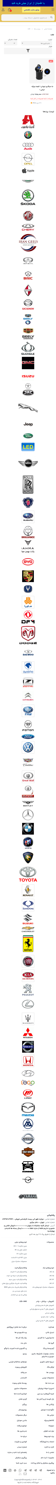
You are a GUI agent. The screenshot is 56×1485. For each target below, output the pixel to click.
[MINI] (28, 463)
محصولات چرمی (48, 1377)
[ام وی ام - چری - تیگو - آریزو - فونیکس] (28, 227)
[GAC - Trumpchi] (28, 304)
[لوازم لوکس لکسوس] (28, 1004)
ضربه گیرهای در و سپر (45, 1393)
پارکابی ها (50, 1404)
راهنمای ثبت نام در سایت (17, 1452)
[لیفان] (28, 1094)
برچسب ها (50, 1372)
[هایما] (28, 1180)
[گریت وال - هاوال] (28, 791)
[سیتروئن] (28, 697)
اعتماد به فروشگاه (47, 1441)
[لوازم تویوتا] (28, 874)
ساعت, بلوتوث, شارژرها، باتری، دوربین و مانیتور (42, 1355)
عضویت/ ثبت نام (47, 1457)
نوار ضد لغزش (48, 1431)
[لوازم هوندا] (28, 1061)
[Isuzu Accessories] (28, 376)
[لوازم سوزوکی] (28, 918)
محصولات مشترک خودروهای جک (43, 1287)
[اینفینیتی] (28, 261)
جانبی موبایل (22, 1420)
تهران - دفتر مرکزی (37, 1222)
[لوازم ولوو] (28, 1047)
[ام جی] (28, 216)
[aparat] (15, 1471)
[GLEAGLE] (28, 348)
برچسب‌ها (37, 29)
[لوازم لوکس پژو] (28, 990)
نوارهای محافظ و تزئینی (18, 1362)
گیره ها (51, 1343)
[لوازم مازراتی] (28, 1019)
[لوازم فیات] (28, 961)
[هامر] (28, 1166)
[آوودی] (28, 146)
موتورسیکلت (22, 1425)
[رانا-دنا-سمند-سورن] (28, 667)
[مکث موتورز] (28, 1124)
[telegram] (40, 1471)
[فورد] (28, 736)
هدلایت (51, 1327)
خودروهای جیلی (21, 1242)
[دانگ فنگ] (28, 616)
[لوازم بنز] (28, 815)
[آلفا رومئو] (28, 135)
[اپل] (28, 170)
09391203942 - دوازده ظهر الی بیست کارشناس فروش (23, 1219)
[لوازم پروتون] (28, 857)
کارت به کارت (49, 1447)
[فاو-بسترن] (28, 711)
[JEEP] (28, 424)
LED (29, 29)
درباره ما (24, 1436)
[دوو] (28, 653)
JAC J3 (51, 1283)
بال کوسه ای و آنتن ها (45, 1399)
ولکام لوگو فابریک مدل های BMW (15, 1287)
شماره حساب (22, 1447)
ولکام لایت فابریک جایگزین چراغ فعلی (14, 1283)
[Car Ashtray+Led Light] (42, 70)
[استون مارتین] (28, 181)
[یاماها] (28, 1196)
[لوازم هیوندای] (28, 1073)
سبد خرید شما (21, 1463)
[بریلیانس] (28, 531)
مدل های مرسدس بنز (20, 1291)
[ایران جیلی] (28, 243)
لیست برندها (48, 111)
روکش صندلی (49, 1313)
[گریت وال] (28, 777)
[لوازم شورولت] (28, 929)
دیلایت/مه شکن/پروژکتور (17, 1327)
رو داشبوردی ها (21, 1332)
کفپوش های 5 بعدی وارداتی (44, 1305)
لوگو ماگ (50, 1367)
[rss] (20, 1474)
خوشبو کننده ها (20, 1393)
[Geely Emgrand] (28, 333)
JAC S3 (51, 1279)
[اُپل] (28, 159)
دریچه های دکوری (47, 1362)
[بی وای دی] (28, 561)
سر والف (24, 1372)
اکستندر (23, 1377)
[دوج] (28, 635)
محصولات (50, 1242)
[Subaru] (28, 517)
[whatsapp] (20, 1471)
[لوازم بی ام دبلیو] (28, 829)
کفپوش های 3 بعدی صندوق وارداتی (42, 1309)
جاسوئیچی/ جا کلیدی (46, 1337)
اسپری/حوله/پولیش (46, 1388)
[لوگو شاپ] (28, 1083)
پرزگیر (24, 1404)
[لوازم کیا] (28, 975)
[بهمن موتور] (28, 546)
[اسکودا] (28, 198)
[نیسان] (28, 1138)
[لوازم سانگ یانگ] (28, 905)
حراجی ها (50, 1415)
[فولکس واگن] (28, 747)
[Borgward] (28, 290)
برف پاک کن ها (21, 1337)
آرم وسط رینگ (48, 1348)
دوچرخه (51, 1425)
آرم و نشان (23, 1399)
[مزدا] (28, 1109)
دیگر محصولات (21, 1415)
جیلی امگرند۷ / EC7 (20, 1246)
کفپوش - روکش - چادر (45, 1301)
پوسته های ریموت (19, 1383)
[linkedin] (5, 1471)
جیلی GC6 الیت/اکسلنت (19, 1257)
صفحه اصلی (48, 29)
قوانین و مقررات (20, 1441)
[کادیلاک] (28, 762)
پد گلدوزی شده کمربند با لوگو (15, 1348)
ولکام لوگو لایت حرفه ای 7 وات (17, 1276)
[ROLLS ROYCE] (28, 484)
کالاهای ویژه (49, 1420)
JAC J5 (51, 1272)
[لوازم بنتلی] (28, 803)
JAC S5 (51, 1276)
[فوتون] (28, 725)
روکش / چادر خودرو (47, 1317)
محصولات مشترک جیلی (19, 1261)
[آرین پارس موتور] (28, 121)
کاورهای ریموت (21, 1367)
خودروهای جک (48, 1268)
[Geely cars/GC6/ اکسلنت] (28, 319)
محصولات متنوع (20, 1388)
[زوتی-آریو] (28, 682)
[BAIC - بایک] (28, 275)
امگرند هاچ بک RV (21, 1250)
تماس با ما (50, 1452)
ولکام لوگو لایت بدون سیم (18, 1279)
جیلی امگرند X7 (22, 1254)
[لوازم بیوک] (28, 843)
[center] (51, 17)
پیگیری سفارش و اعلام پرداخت (42, 1463)
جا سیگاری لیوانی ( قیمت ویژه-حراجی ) (42, 88)
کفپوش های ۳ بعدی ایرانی (45, 1321)
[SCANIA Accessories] (28, 502)
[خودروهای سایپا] (28, 602)
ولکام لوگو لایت (21, 1268)
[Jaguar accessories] (28, 408)
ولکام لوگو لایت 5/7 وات (18, 1272)
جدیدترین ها (22, 1431)
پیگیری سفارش (21, 1457)
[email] (25, 1474)
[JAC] (28, 389)
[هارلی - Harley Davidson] (28, 1152)
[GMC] (28, 363)
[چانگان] (28, 589)
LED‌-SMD (23, 1301)
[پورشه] (28, 576)
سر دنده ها (49, 1383)
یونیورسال (22, 1409)
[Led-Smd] (28, 447)
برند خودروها (49, 1436)
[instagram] (10, 1471)
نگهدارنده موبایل (47, 1409)
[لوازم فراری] (28, 943)
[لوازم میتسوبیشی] (28, 1033)
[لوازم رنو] (28, 890)
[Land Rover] (28, 436)
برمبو (25, 1353)
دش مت (24, 1343)
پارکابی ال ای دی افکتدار (19, 1295)
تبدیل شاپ (50, 1332)
